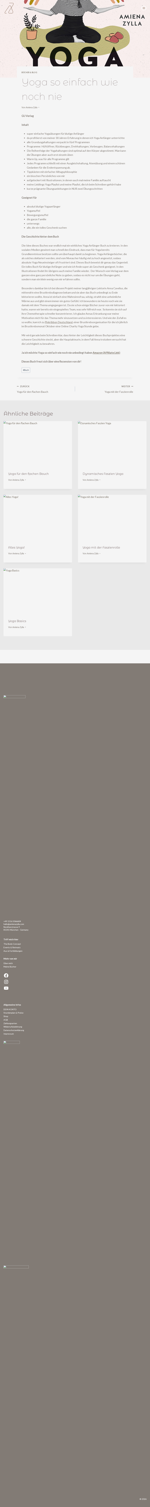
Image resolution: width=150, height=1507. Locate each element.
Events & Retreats (12, 947)
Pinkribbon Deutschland (59, 322)
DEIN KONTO (10, 1009)
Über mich (8, 963)
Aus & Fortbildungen (13, 951)
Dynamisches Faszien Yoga (103, 474)
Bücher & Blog (29, 72)
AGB (6, 1020)
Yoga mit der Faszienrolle (119, 389)
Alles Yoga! (16, 547)
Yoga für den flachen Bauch (32, 389)
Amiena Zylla (31, 107)
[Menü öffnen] (143, 8)
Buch (26, 370)
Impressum (9, 1033)
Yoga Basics (17, 621)
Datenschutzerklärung (14, 1030)
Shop (6, 1016)
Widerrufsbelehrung (13, 1026)
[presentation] (38, 444)
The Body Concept (12, 944)
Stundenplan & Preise (13, 1012)
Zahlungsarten (10, 1023)
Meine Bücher (10, 966)
